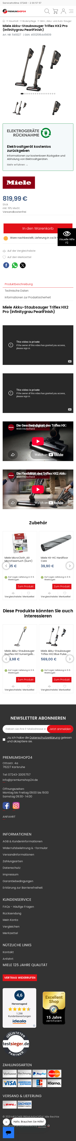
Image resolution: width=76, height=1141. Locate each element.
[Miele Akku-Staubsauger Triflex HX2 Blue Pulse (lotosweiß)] (56, 636)
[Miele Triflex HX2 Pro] (38, 68)
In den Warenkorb (38, 228)
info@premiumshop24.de (20, 780)
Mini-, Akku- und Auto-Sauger (55, 21)
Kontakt (8, 952)
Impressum (10, 874)
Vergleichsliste (13, 596)
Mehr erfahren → (17, 164)
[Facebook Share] (6, 266)
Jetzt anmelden (60, 729)
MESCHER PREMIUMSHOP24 (27, 1116)
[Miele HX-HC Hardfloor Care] (56, 543)
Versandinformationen (18, 855)
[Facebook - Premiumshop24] (6, 806)
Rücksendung (12, 913)
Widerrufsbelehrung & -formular (25, 848)
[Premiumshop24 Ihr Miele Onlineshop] (14, 11)
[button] (22, 93)
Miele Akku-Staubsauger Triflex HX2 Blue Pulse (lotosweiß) (56, 654)
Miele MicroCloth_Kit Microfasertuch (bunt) (19, 559)
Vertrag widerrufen (19, 978)
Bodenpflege (29, 21)
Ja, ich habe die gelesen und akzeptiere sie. (39, 739)
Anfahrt (8, 959)
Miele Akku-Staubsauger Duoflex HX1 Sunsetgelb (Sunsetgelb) (19, 654)
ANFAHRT (9, 817)
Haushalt (13, 21)
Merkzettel (28, 596)
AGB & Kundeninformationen (22, 841)
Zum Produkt (26, 586)
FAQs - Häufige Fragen (18, 907)
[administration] (48, 1126)
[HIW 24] (42, 1126)
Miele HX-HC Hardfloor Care (54, 559)
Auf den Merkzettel (19, 257)
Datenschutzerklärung (45, 738)
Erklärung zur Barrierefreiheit (23, 888)
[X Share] (23, 265)
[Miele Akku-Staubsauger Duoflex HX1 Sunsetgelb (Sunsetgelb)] (20, 636)
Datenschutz (12, 868)
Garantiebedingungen (18, 881)
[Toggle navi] (71, 11)
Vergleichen (11, 927)
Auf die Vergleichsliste (21, 251)
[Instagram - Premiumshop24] (16, 806)
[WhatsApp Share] (15, 265)
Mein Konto (10, 920)
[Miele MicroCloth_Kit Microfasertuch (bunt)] (20, 543)
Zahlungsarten (13, 861)
